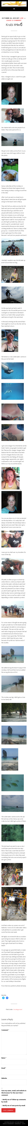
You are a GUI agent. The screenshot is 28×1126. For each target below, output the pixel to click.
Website (4, 1078)
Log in (23, 1124)
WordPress (18, 1124)
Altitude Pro (18, 1122)
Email (3, 1068)
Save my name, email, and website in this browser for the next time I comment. (13, 1093)
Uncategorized (17, 1009)
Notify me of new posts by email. (14, 1105)
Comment (5, 1030)
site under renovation (14, 4)
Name (3, 1058)
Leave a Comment (14, 20)
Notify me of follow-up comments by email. (13, 1100)
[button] (11, 93)
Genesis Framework (8, 1124)
